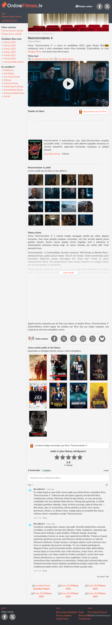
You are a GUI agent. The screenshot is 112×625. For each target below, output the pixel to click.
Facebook (99, 6)
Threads (73, 338)
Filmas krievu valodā (11, 34)
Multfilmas (9, 70)
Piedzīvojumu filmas (13, 86)
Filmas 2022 (10, 52)
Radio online (85, 6)
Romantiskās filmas (13, 90)
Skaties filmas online (11, 16)
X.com (107, 6)
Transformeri (84, 619)
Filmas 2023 (10, 49)
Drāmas (7, 80)
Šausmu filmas (11, 83)
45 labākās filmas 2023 (42, 59)
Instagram (83, 338)
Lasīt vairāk (68, 273)
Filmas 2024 (10, 45)
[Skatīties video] (68, 83)
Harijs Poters (62, 619)
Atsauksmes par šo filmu (95, 111)
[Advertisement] (68, 299)
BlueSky (102, 338)
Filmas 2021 (10, 55)
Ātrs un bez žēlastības (66, 612)
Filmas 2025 (10, 42)
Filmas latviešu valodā (12, 30)
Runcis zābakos (64, 615)
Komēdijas (9, 73)
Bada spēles (84, 615)
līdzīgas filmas (35, 51)
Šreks (81, 612)
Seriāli (7, 96)
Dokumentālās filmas (14, 93)
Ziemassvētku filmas (13, 62)
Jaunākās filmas (9, 21)
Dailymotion (92, 338)
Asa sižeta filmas (12, 77)
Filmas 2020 (10, 58)
